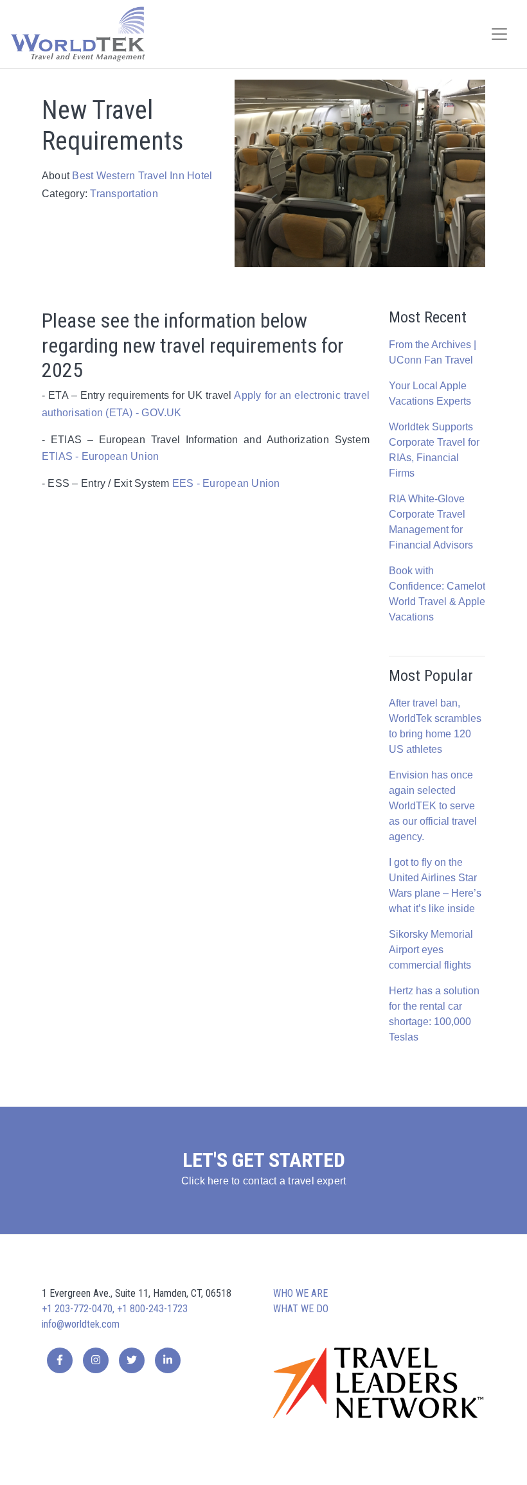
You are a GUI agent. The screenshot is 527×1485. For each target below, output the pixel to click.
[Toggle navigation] (499, 34)
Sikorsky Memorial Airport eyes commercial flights (431, 950)
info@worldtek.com (81, 1324)
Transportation (123, 193)
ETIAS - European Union (100, 456)
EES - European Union (226, 483)
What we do (300, 1309)
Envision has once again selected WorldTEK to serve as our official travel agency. (433, 805)
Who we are (300, 1293)
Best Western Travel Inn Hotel (142, 175)
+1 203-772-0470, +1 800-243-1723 (115, 1309)
